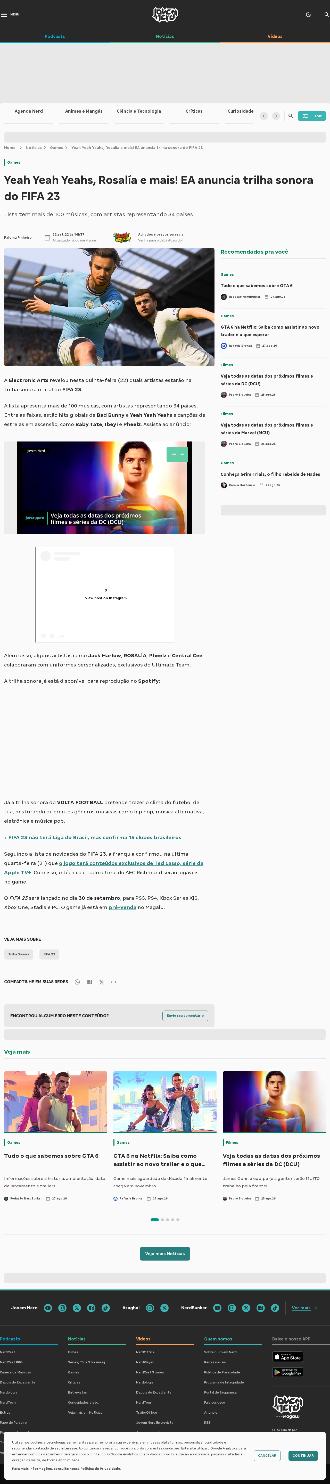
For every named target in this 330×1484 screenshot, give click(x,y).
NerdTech (8, 1402)
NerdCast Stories (150, 1372)
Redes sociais (215, 1362)
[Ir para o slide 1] (155, 1219)
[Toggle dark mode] (308, 15)
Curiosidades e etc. (83, 1402)
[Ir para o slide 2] (162, 1219)
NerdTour (143, 1402)
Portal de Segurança (220, 1392)
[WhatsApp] (77, 982)
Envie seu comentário (185, 1016)
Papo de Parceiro (13, 1422)
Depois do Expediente (17, 1382)
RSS (207, 1422)
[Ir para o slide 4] (172, 1219)
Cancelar (267, 1455)
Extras (5, 1412)
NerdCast (7, 1352)
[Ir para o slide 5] (177, 1219)
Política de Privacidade (222, 1372)
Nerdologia (8, 1392)
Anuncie (210, 1412)
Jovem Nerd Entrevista (154, 1422)
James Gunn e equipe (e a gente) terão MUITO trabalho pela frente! (271, 1182)
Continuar (303, 1455)
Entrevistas (77, 1392)
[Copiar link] (113, 982)
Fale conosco (214, 1402)
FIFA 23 (49, 954)
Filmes (227, 365)
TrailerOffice (146, 1412)
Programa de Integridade (224, 1382)
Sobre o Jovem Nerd (220, 1352)
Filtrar (316, 116)
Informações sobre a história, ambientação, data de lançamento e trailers (54, 1182)
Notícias (34, 148)
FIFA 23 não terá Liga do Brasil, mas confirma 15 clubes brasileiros (94, 837)
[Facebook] (90, 982)
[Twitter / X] (101, 982)
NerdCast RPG (11, 1362)
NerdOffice (145, 1352)
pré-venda (122, 907)
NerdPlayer (145, 1362)
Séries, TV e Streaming (86, 1362)
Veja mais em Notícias (85, 1412)
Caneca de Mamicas (15, 1372)
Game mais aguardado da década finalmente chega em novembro (160, 1182)
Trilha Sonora (18, 954)
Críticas (74, 1382)
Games (56, 148)
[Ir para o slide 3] (167, 1219)
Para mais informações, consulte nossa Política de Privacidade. (66, 1469)
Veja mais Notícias (165, 1253)
